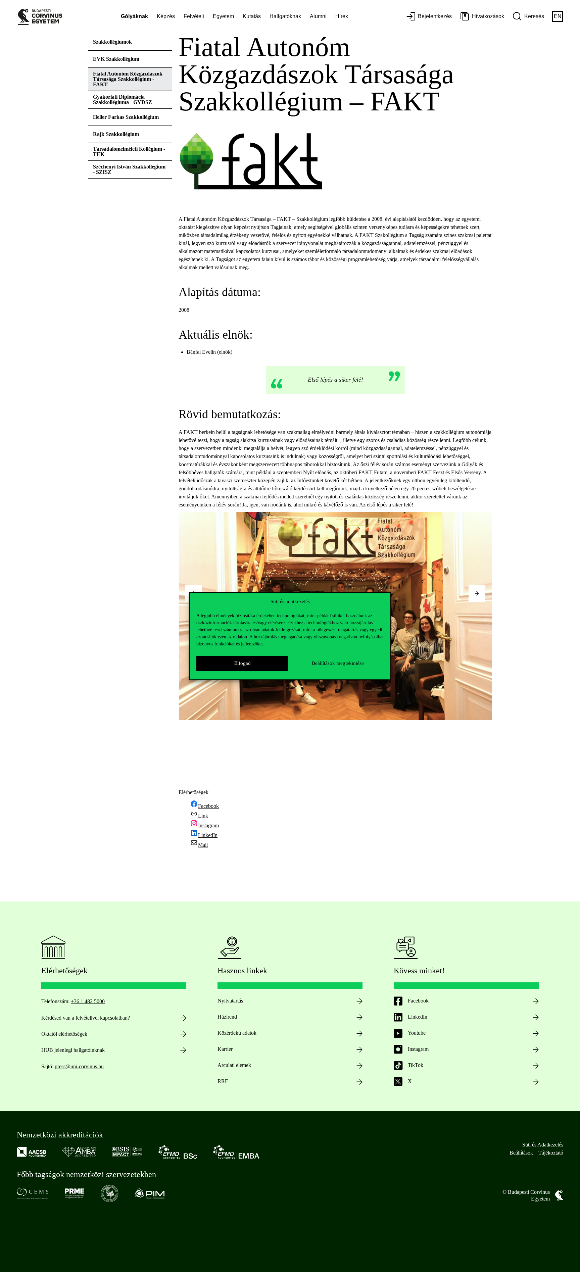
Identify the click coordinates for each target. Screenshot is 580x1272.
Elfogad (242, 663)
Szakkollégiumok (112, 42)
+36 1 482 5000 (88, 1001)
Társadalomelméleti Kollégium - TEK (129, 151)
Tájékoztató (550, 1153)
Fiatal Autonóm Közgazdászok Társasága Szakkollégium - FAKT (127, 79)
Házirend (227, 1017)
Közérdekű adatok (237, 1033)
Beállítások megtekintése (338, 663)
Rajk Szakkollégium (116, 134)
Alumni (318, 16)
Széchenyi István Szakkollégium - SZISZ (129, 169)
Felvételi (194, 16)
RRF (223, 1081)
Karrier (225, 1049)
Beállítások (521, 1153)
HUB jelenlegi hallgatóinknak (73, 1050)
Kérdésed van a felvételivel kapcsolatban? (85, 1018)
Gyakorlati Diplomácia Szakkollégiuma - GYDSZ (122, 99)
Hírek (341, 16)
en (558, 16)
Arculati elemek (234, 1065)
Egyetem (223, 16)
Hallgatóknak (285, 16)
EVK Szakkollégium (116, 59)
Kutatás (252, 16)
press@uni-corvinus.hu (79, 1066)
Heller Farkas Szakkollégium (126, 117)
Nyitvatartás (230, 1001)
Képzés (166, 16)
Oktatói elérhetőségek (64, 1034)
